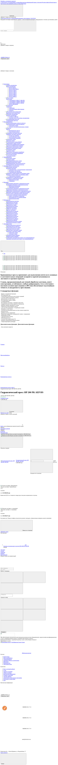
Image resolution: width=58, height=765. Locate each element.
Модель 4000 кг (13, 96)
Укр (4, 253)
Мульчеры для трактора (14, 171)
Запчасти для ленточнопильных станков (19, 126)
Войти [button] (2, 426)
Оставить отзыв (4, 398)
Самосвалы (11, 108)
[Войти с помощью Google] (34, 577)
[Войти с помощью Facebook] (12, 577)
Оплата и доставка (7, 2)
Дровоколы (11, 181)
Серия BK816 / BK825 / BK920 (16, 102)
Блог (25, 3)
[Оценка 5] (12, 625)
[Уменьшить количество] (41, 454)
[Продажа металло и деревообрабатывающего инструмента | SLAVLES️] (8, 636)
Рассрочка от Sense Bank (18, 3)
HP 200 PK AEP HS (5, 428)
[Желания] (29, 64)
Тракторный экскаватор (15, 176)
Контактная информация (26, 2)
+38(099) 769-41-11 (5, 57)
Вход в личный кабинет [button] (9, 669)
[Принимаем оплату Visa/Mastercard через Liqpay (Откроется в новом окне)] (13, 642)
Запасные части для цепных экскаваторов (19, 118)
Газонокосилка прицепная (15, 172)
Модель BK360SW (13, 104)
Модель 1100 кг (13, 90)
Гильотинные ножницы (15, 138)
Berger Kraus (6, 84)
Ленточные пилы (7, 223)
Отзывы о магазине (37, 2)
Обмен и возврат (16, 2)
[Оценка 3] (12, 614)
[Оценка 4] (34, 614)
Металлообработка (7, 121)
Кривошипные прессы (14, 130)
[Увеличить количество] (41, 467)
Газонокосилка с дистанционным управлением (20, 169)
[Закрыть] (12, 442)
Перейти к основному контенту (8, 1)
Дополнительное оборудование (16, 109)
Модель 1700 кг (13, 92)
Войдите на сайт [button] (5, 413)
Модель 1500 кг (13, 91)
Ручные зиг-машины (14, 135)
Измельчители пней (14, 179)
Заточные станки (13, 233)
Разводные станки (13, 232)
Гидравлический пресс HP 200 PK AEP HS (22, 461)
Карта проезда (4, 752)
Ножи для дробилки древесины (16, 196)
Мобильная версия (26, 653)
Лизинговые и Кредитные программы (12, 677)
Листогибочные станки (14, 137)
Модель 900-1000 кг (14, 89)
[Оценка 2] (34, 603)
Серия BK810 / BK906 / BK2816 (17, 101)
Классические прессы (14, 131)
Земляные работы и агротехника (11, 165)
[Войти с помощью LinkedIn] (12, 588)
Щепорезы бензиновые (14, 186)
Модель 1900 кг (13, 94)
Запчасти (11, 110)
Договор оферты (46, 2)
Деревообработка (7, 157)
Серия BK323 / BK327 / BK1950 (17, 100)
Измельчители (6, 199)
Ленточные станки (13, 125)
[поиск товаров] (25, 25)
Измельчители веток (14, 187)
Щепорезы (5, 182)
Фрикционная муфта (14, 198)
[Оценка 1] (12, 603)
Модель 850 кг (12, 87)
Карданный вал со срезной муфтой (17, 197)
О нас (2, 2)
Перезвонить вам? (5, 58)
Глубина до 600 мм (13, 116)
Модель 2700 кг (13, 95)
